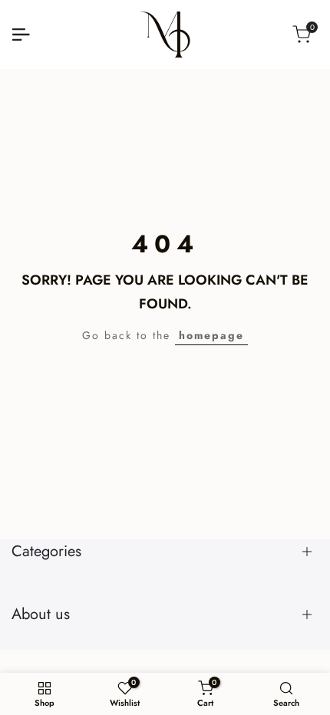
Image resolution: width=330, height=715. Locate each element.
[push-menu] (21, 34)
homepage (211, 335)
